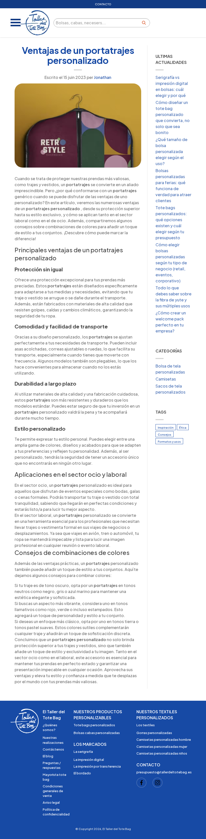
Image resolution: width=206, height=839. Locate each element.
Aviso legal (51, 802)
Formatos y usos (169, 441)
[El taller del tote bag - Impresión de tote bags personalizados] (35, 22)
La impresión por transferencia (97, 766)
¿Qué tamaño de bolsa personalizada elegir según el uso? (171, 151)
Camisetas (166, 379)
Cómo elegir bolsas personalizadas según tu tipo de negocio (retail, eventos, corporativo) (171, 262)
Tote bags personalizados (94, 725)
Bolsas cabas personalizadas (97, 733)
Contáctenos (53, 749)
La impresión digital (89, 760)
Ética (182, 427)
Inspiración (166, 427)
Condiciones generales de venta (53, 791)
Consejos (164, 434)
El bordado (82, 773)
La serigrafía (83, 752)
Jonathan (102, 77)
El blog (48, 756)
